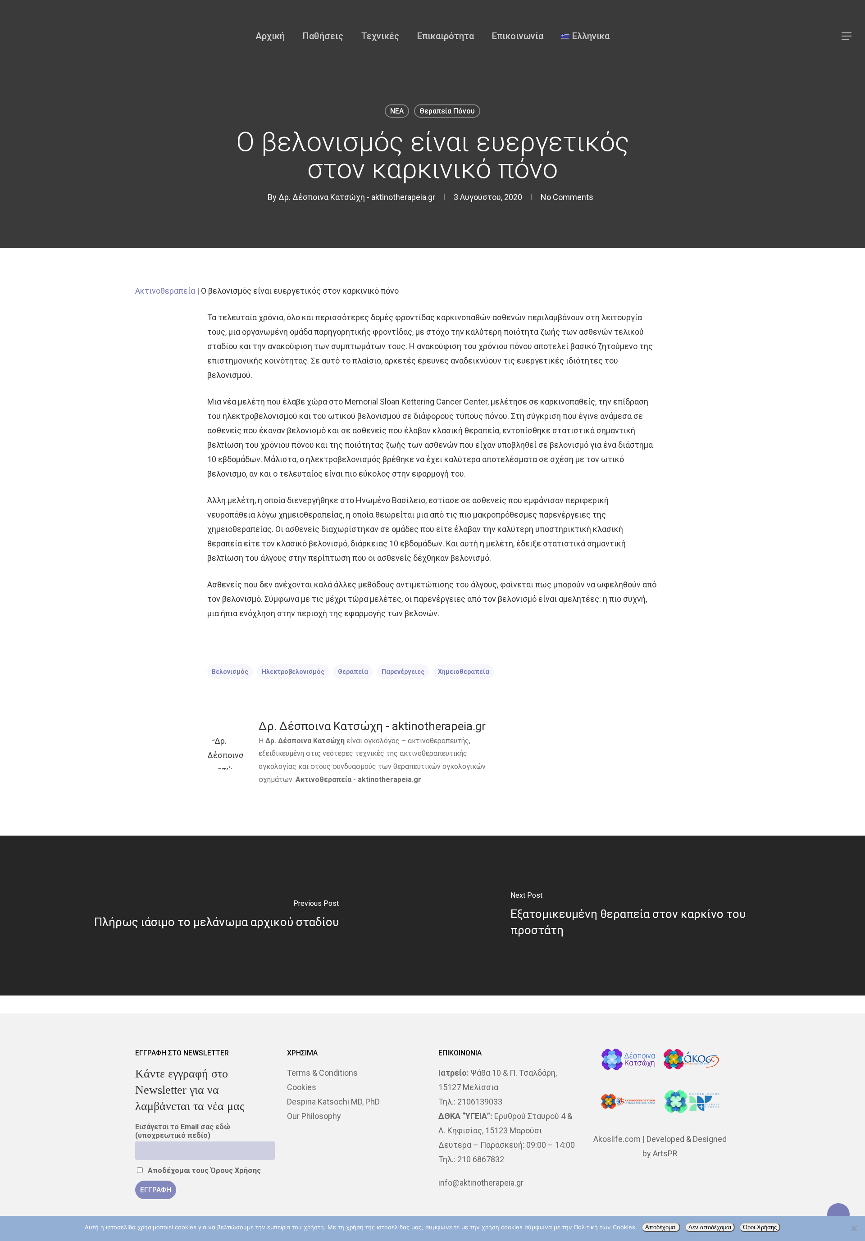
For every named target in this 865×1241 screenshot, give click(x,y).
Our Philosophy (314, 1116)
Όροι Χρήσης (760, 1227)
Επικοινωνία (517, 36)
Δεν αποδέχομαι (709, 1227)
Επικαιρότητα (445, 36)
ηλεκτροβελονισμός (293, 671)
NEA (397, 111)
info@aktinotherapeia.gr (481, 1182)
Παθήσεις (323, 36)
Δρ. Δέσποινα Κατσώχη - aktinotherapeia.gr (356, 197)
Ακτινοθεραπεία (165, 290)
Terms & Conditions (322, 1072)
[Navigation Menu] (847, 36)
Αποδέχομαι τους (203, 1170)
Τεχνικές (380, 36)
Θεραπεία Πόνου (447, 111)
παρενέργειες (403, 671)
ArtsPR (665, 1153)
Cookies (301, 1087)
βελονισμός (230, 671)
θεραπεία (353, 671)
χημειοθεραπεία (463, 671)
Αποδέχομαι (661, 1227)
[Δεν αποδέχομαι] (853, 1228)
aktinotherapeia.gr (389, 779)
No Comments (567, 197)
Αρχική (270, 36)
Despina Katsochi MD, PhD (333, 1101)
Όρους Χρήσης (235, 1170)
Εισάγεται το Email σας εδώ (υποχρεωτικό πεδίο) (182, 1131)
